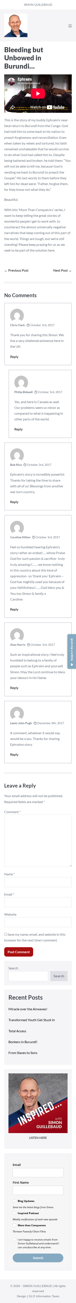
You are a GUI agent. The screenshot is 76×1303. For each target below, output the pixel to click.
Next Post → (62, 270)
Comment (12, 812)
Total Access (17, 1031)
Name (9, 874)
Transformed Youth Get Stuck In (31, 1020)
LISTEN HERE (38, 1137)
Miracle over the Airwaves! (28, 1009)
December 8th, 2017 (50, 723)
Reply (14, 357)
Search (13, 968)
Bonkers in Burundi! (22, 1042)
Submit (38, 1258)
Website (10, 914)
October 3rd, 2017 (42, 325)
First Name (21, 1182)
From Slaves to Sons (22, 1053)
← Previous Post (16, 270)
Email (9, 894)
